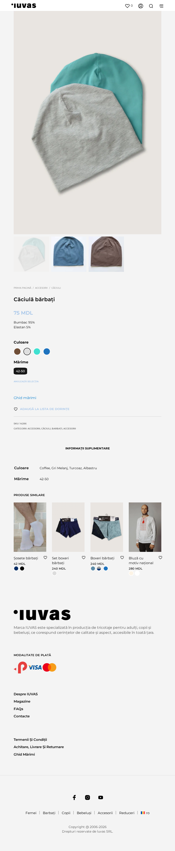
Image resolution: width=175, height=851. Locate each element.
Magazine (22, 701)
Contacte (22, 716)
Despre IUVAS (26, 694)
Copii (66, 813)
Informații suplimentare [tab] (87, 448)
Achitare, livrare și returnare (39, 747)
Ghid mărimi (25, 398)
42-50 (20, 371)
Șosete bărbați (26, 558)
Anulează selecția (26, 381)
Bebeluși (84, 813)
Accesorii (41, 287)
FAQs (18, 709)
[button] (129, 5)
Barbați (57, 428)
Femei (31, 813)
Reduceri (126, 813)
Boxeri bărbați (102, 558)
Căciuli (56, 287)
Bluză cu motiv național (141, 560)
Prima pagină (22, 287)
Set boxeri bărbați (60, 560)
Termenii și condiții (30, 739)
